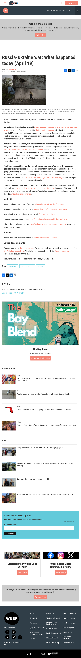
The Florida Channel (53, 618)
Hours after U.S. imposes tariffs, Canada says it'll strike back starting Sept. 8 (45, 495)
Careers (32, 639)
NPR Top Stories (27, 266)
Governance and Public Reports (51, 623)
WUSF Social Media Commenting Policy (60, 565)
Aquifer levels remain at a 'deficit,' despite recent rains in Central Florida (43, 394)
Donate (72, 3)
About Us (33, 613)
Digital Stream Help (52, 643)
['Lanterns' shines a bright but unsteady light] (9, 482)
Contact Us (33, 618)
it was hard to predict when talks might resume (35, 188)
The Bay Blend (40, 349)
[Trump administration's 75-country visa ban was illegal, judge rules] (9, 451)
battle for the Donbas (45, 130)
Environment (20, 391)
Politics (19, 375)
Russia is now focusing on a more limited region (44, 177)
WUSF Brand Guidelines (67, 637)
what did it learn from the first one (49, 204)
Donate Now (40, 597)
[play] (5, 10)
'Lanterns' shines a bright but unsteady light (33, 479)
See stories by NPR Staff (13, 293)
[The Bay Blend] (40, 323)
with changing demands (21, 194)
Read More (22, 572)
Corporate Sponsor (69, 618)
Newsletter (33, 623)
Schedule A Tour (68, 643)
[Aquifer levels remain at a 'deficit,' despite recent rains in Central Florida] (9, 394)
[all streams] (78, 10)
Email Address (10, 524)
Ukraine (40, 266)
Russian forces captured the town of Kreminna (23, 149)
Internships (50, 613)
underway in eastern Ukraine (45, 238)
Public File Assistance (53, 633)
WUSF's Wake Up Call (40, 24)
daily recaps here (27, 248)
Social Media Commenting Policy (36, 633)
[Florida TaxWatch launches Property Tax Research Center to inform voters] (9, 410)
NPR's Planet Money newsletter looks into (48, 224)
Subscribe (40, 35)
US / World (12, 266)
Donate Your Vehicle (69, 613)
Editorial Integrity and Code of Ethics (22, 565)
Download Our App (69, 623)
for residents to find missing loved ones (50, 209)
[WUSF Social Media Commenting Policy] (61, 555)
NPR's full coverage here (14, 251)
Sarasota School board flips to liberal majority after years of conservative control (46, 425)
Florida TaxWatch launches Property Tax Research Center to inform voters (44, 410)
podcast (64, 251)
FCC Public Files (51, 628)
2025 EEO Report (52, 638)
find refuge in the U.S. (48, 214)
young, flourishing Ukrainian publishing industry (47, 219)
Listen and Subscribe (40, 358)
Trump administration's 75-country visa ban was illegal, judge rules (41, 448)
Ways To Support (68, 628)
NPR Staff (12, 70)
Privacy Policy (67, 632)
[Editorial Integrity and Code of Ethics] (22, 555)
